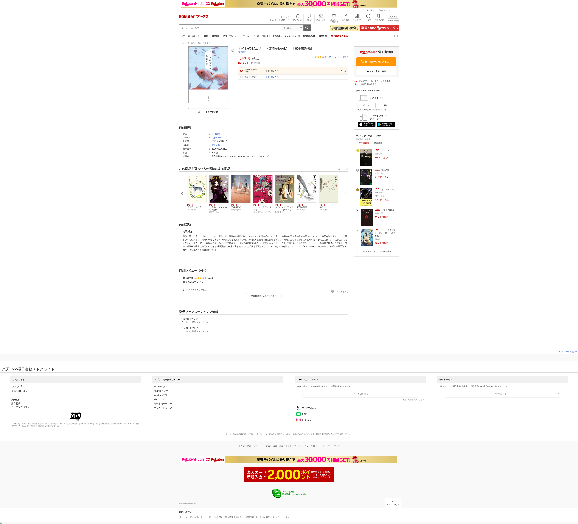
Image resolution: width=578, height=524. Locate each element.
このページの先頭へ (569, 351)
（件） (330, 57)
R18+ (396, 36)
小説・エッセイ (203, 43)
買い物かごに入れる (377, 61)
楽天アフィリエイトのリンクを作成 (374, 81)
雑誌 (206, 36)
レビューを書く (341, 57)
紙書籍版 (378, 143)
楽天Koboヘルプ (19, 390)
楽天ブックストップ (247, 446)
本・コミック (194, 36)
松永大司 (242, 52)
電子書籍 (191, 43)
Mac (386, 105)
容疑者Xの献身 (388, 210)
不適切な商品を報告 (368, 84)
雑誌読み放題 (309, 36)
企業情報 (218, 517)
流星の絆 (385, 170)
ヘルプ (368, 20)
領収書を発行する (502, 394)
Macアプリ (159, 399)
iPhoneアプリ (160, 386)
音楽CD (215, 36)
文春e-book (217, 137)
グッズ (256, 36)
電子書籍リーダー (163, 403)
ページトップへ (393, 505)
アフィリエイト (312, 446)
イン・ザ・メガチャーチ (385, 190)
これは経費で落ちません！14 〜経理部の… (385, 233)
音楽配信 (323, 36)
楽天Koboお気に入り (334, 21)
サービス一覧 (393, 21)
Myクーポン (321, 20)
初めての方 (379, 20)
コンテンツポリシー (21, 407)
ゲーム (246, 36)
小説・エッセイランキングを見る (376, 251)
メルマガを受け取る (360, 394)
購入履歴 (345, 20)
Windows (366, 105)
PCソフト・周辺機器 (271, 36)
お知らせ (309, 20)
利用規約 (15, 400)
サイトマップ (334, 446)
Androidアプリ (161, 390)
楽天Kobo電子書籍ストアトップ (281, 446)
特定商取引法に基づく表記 (257, 517)
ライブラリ (357, 20)
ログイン (283, 17)
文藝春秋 (216, 145)
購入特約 (15, 403)
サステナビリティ (281, 517)
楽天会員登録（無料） (278, 20)
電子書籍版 (364, 143)
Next (345, 193)
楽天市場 (393, 17)
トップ (182, 36)
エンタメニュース (292, 36)
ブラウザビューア (163, 408)
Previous (182, 193)
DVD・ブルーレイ (231, 36)
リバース (385, 150)
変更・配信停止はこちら (412, 400)
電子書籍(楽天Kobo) (340, 36)
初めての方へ (18, 386)
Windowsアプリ (162, 395)
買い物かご (297, 20)
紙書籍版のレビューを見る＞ (264, 296)
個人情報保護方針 (233, 517)
